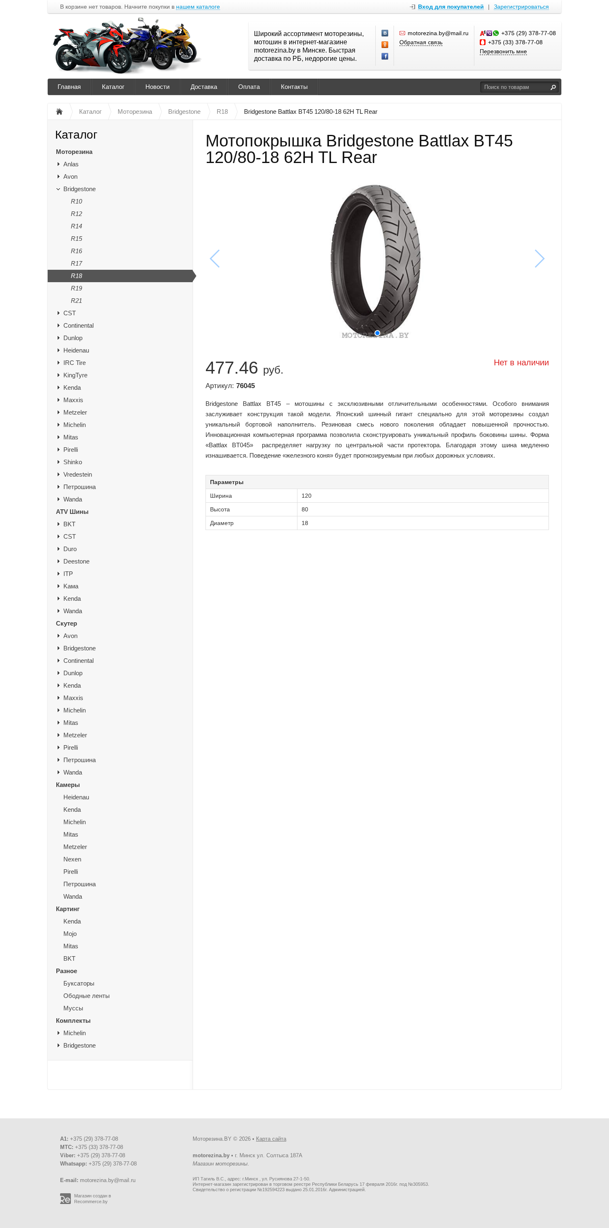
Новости (157, 86)
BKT (69, 524)
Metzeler (75, 412)
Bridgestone (79, 188)
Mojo (70, 933)
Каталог (113, 86)
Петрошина (79, 486)
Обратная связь (420, 42)
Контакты (294, 86)
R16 (76, 250)
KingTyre (75, 375)
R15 (76, 238)
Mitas (70, 437)
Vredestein (77, 474)
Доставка (204, 86)
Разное (66, 970)
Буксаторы (78, 983)
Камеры (68, 784)
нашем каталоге (198, 7)
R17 (76, 263)
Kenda (72, 387)
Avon (70, 176)
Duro (70, 548)
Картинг (68, 908)
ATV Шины (72, 511)
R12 (76, 213)
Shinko (72, 461)
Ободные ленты (86, 995)
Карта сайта (271, 1139)
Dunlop (72, 337)
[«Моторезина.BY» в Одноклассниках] (385, 45)
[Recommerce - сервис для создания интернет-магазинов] (65, 1202)
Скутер (66, 623)
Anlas (71, 164)
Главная (69, 86)
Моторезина (74, 151)
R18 (76, 275)
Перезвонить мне (503, 51)
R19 (76, 288)
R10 (76, 201)
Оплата (249, 86)
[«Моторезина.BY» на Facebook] (385, 56)
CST (69, 313)
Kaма (70, 586)
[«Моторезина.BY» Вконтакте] (385, 33)
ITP (68, 573)
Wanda (72, 499)
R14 (76, 226)
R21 (76, 300)
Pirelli (70, 449)
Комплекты (73, 1020)
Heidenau (76, 350)
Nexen (72, 859)
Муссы (73, 1008)
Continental (78, 325)
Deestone (76, 561)
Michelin (74, 424)
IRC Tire (74, 362)
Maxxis (73, 399)
